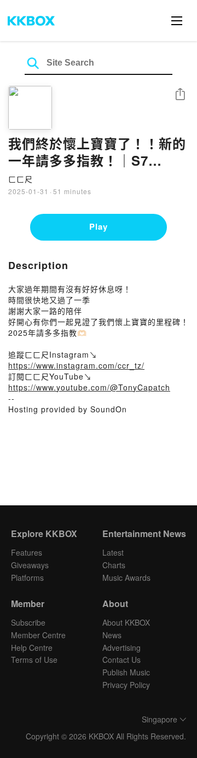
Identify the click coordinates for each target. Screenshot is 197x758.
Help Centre (32, 647)
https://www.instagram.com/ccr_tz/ (76, 365)
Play (98, 226)
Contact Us (121, 659)
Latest (113, 552)
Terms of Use (34, 659)
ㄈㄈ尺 (20, 178)
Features (26, 552)
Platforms (27, 577)
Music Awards (126, 577)
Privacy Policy (126, 684)
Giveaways (30, 564)
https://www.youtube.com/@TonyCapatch (89, 387)
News (111, 634)
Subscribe (28, 622)
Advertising (121, 647)
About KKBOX (126, 622)
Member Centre (38, 634)
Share (180, 95)
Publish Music (126, 672)
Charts (113, 564)
